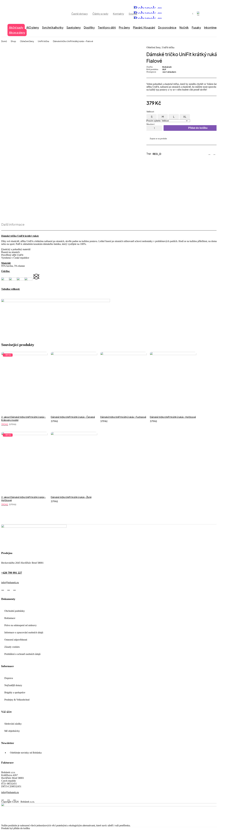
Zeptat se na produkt (158, 138)
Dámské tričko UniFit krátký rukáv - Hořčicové (173, 417)
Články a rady (100, 13)
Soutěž (133, 13)
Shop (13, 41)
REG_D (157, 153)
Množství (150, 124)
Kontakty (118, 13)
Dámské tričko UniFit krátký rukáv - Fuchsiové (123, 417)
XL (184, 116)
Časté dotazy (79, 13)
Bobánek (167, 67)
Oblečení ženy (27, 41)
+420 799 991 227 (11, 572)
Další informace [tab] (12, 224)
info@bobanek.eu (10, 582)
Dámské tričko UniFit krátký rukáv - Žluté (71, 497)
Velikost (150, 111)
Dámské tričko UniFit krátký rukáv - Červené (73, 417)
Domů (4, 41)
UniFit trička (43, 41)
